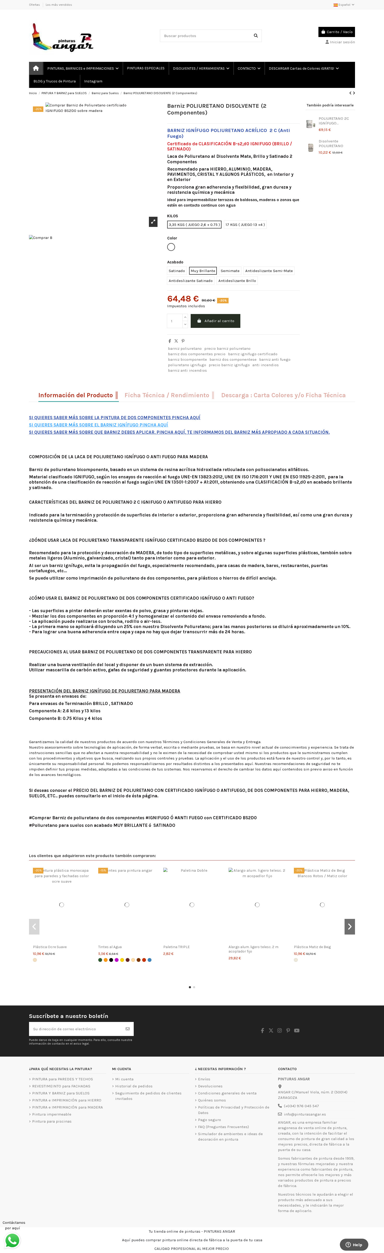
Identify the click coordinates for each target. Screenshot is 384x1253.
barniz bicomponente (187, 359)
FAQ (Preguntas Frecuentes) (223, 1126)
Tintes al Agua (110, 947)
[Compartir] (169, 341)
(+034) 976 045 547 (301, 1106)
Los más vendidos (59, 5)
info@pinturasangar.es (305, 1114)
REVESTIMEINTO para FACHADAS (61, 1086)
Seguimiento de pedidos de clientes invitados (148, 1096)
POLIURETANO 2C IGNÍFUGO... (334, 120)
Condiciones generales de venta (227, 1093)
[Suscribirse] (127, 1029)
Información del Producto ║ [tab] (78, 396)
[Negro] (111, 960)
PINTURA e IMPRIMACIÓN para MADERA (67, 1107)
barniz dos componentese (233, 359)
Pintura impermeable (51, 1114)
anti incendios (265, 365)
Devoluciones (210, 1086)
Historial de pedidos (134, 1086)
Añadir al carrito (219, 320)
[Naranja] (106, 960)
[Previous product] (351, 93)
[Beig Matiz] (296, 960)
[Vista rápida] (61, 940)
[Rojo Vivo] (144, 960)
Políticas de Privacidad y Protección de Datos (233, 1110)
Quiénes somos (212, 1100)
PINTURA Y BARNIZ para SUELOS (61, 1093)
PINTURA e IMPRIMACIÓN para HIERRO (66, 1100)
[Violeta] (117, 960)
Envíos (204, 1079)
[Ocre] (133, 960)
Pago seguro (209, 1119)
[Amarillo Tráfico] (122, 960)
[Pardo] (139, 960)
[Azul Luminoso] (150, 960)
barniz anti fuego (274, 359)
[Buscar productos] (256, 35)
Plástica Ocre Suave (50, 947)
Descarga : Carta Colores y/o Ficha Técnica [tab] (283, 396)
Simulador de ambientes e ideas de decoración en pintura (230, 1136)
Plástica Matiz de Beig (312, 947)
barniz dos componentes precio (196, 354)
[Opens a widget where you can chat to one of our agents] (354, 1245)
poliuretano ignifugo (187, 365)
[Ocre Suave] (35, 960)
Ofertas (35, 5)
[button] (190, 987)
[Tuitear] (176, 341)
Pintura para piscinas (52, 1121)
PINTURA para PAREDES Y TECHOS (62, 1079)
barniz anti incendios (187, 370)
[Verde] (100, 960)
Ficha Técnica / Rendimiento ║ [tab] (170, 396)
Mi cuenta (124, 1079)
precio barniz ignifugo (229, 365)
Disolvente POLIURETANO (331, 143)
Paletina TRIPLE (176, 947)
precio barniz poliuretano (227, 348)
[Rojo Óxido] (128, 960)
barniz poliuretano (185, 348)
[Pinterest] (183, 341)
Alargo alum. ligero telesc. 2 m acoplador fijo (253, 949)
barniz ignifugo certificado (252, 354)
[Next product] (354, 93)
